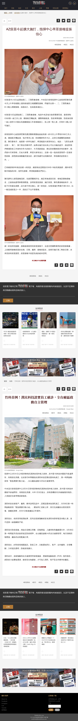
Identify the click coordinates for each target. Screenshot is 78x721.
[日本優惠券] (39, 367)
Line (3, 705)
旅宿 (19, 8)
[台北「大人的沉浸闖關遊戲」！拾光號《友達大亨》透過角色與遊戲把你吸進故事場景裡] (10, 639)
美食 (12, 8)
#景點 (65, 413)
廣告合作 (7, 13)
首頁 (5, 381)
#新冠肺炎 (58, 44)
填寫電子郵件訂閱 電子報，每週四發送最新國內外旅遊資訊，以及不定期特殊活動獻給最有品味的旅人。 (38, 288)
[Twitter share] (63, 20)
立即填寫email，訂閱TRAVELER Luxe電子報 (54, 701)
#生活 (72, 44)
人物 (40, 8)
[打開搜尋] (70, 3)
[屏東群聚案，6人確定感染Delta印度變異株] (30, 330)
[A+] (10, 21)
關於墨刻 (17, 13)
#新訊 (65, 44)
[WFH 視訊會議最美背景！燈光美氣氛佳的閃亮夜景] (10, 330)
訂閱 (8, 300)
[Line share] (74, 20)
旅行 (5, 8)
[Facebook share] (58, 20)
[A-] (4, 21)
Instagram (4, 703)
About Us (4, 699)
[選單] (3, 3)
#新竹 (53, 413)
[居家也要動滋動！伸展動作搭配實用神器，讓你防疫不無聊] (68, 330)
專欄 (47, 8)
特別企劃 (55, 8)
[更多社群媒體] (74, 3)
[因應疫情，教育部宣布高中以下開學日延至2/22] (68, 639)
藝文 (33, 8)
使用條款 (4, 710)
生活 (26, 8)
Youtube (4, 708)
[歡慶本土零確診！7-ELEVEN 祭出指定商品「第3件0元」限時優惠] (49, 639)
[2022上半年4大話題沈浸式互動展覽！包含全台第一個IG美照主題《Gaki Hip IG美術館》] (30, 639)
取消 (57, 710)
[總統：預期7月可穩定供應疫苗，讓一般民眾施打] (49, 330)
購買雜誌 (65, 8)
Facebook (4, 701)
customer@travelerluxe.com (39, 719)
